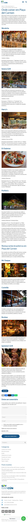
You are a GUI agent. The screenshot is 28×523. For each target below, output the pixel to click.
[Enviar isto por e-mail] (3, 395)
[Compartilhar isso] (6, 395)
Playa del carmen (5, 459)
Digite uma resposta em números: (9, 428)
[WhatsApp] (9, 511)
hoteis (3, 453)
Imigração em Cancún (6, 455)
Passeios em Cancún (6, 457)
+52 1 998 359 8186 (9, 502)
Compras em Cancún (6, 449)
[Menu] (23, 2)
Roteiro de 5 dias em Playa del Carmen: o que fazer (13, 467)
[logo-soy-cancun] (4, 2)
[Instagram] (6, 511)
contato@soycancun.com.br (10, 504)
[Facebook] (3, 511)
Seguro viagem (5, 461)
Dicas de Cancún (5, 451)
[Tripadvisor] (13, 511)
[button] (26, 2)
